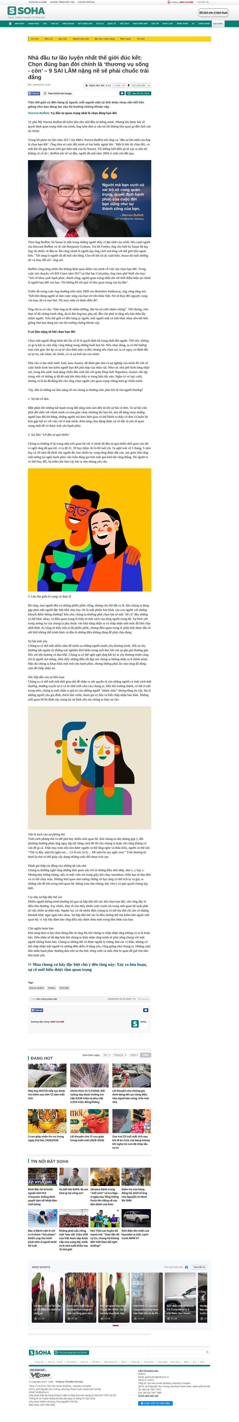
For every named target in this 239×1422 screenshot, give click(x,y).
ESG (45, 24)
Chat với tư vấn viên (157, 1403)
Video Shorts (41, 1267)
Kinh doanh (68, 24)
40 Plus (100, 24)
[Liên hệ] (145, 1010)
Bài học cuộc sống (105, 39)
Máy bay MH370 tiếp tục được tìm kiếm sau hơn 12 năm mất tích (46, 1094)
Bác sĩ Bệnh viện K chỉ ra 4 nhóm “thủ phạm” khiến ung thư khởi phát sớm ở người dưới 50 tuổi (42, 1238)
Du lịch (35, 39)
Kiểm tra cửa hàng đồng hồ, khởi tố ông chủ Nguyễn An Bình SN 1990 (134, 1195)
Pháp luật (167, 24)
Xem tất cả (199, 1267)
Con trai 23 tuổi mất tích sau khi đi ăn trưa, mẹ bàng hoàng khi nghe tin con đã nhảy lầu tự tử (131, 1142)
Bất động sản (85, 24)
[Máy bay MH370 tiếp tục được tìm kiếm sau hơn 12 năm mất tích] (47, 1076)
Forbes (51, 988)
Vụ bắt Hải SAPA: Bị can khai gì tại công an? (73, 1191)
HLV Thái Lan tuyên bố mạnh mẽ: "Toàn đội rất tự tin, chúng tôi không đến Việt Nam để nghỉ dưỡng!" (105, 1238)
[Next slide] (203, 1299)
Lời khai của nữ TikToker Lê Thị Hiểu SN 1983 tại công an (47, 1309)
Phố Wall (64, 988)
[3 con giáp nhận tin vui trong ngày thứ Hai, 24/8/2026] (47, 1121)
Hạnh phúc (33, 24)
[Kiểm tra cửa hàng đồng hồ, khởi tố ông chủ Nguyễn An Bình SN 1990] (136, 1177)
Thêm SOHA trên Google (60, 93)
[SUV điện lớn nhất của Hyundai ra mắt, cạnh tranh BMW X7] (136, 1218)
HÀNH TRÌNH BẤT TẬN (63, 2)
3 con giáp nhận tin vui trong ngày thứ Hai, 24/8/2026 (46, 1138)
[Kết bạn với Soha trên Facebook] (135, 1024)
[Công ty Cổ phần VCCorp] (74, 1373)
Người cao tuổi (81, 39)
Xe (193, 24)
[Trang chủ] (26, 12)
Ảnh (194, 1362)
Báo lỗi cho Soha (140, 93)
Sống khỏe (182, 24)
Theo (89, 999)
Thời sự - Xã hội (55, 1362)
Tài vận (141, 39)
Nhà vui (48, 39)
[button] (116, 1325)
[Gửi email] (122, 93)
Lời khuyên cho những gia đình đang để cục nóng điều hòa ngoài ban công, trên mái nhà (130, 1096)
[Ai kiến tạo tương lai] (212, 12)
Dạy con (62, 39)
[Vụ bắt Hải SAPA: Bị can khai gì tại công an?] (74, 1177)
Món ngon (125, 39)
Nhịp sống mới (140, 24)
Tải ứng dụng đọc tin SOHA (73, 1352)
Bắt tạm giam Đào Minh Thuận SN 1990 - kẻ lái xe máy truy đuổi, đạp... (113, 1309)
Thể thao (124, 24)
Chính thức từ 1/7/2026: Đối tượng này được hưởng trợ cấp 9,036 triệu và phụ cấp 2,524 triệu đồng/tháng (87, 1096)
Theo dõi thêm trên (173, 1267)
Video (186, 1362)
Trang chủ (39, 1362)
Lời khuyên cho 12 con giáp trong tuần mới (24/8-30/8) (87, 1138)
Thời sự (54, 24)
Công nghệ (204, 24)
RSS (202, 1362)
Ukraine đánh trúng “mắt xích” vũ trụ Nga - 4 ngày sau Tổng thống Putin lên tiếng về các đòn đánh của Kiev (104, 1197)
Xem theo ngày (91, 1055)
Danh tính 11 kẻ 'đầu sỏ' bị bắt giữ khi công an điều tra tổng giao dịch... (80, 1309)
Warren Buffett (38, 113)
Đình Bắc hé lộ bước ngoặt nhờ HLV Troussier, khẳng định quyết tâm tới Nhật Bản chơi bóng (42, 1197)
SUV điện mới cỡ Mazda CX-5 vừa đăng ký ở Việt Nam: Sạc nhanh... (180, 1309)
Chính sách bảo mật (148, 1395)
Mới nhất (19, 24)
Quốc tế (111, 24)
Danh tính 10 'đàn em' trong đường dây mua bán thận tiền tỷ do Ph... (146, 1309)
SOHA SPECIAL (87, 2)
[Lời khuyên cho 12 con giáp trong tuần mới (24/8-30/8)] (89, 1121)
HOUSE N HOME (39, 2)
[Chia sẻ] (34, 93)
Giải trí (155, 24)
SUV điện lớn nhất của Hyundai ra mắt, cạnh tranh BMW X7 (135, 1234)
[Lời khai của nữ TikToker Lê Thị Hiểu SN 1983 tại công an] (47, 1298)
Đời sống (218, 24)
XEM (145, 1055)
